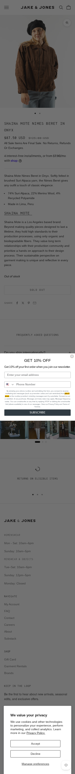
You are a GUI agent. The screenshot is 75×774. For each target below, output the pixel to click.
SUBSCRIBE (37, 412)
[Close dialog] (72, 356)
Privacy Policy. (35, 733)
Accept (35, 743)
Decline (35, 753)
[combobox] (10, 385)
